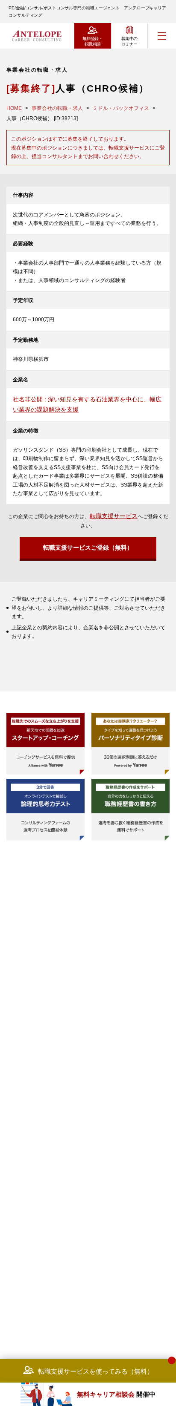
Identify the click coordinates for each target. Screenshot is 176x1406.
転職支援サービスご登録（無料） (88, 547)
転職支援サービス (114, 516)
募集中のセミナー (129, 41)
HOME (14, 108)
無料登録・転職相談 (92, 41)
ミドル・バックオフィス (121, 108)
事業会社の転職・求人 (57, 108)
